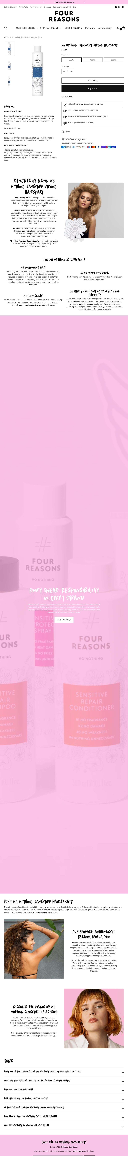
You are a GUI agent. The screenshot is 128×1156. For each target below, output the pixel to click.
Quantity (65, 66)
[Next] (84, 2)
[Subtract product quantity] (71, 71)
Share (67, 131)
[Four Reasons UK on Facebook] (116, 7)
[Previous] (44, 2)
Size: (66, 55)
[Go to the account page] (117, 27)
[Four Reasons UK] (64, 16)
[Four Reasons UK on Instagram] (119, 7)
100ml (92, 60)
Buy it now (93, 88)
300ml (71, 60)
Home (6, 37)
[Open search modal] (5, 27)
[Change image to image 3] (9, 81)
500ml (113, 60)
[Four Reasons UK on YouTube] (123, 7)
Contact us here (87, 122)
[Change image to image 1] (9, 48)
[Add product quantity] (64, 71)
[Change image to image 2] (9, 65)
